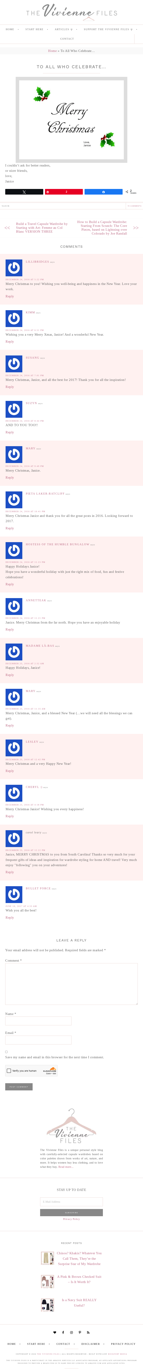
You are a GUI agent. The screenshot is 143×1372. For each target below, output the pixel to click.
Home (52, 51)
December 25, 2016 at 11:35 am (26, 709)
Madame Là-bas (40, 645)
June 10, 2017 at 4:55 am (21, 906)
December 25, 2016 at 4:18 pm (25, 805)
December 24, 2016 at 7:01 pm (25, 375)
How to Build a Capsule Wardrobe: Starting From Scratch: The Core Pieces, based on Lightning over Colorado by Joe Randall (102, 227)
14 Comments (134, 206)
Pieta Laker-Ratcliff (45, 493)
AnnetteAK (36, 600)
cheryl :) (34, 786)
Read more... (66, 1166)
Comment (13, 960)
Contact (63, 1344)
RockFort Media (117, 1354)
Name (10, 1014)
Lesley (32, 741)
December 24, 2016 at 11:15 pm (25, 562)
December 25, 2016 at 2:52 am (25, 663)
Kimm (30, 312)
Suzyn (31, 403)
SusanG (32, 357)
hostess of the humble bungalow (57, 544)
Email (10, 1033)
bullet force (38, 888)
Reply (10, 296)
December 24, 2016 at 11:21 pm (25, 618)
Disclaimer (90, 1344)
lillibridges (37, 261)
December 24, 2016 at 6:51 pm (25, 330)
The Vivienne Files (48, 1354)
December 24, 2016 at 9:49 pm (25, 466)
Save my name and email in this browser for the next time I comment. (54, 1057)
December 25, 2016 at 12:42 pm (25, 759)
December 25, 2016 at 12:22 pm (25, 850)
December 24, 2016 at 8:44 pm (25, 421)
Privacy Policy (71, 1218)
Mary (31, 448)
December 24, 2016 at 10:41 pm (25, 511)
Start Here (36, 1344)
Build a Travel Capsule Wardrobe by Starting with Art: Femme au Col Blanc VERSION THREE (42, 227)
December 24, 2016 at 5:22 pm (25, 279)
